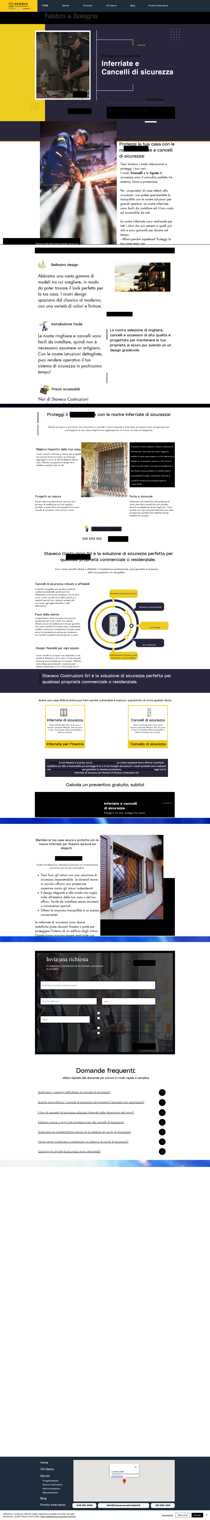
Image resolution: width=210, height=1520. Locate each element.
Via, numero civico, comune (48, 995)
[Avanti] (194, 72)
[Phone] (146, 111)
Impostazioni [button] (167, 1515)
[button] (80, 94)
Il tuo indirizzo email (108, 995)
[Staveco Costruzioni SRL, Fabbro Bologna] (110, 111)
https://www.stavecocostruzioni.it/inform (58, 1516)
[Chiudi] (206, 1515)
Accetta (197, 1515)
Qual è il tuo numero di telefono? (53, 1013)
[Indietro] (16, 72)
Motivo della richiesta (46, 978)
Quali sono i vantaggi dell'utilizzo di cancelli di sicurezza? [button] (74, 1092)
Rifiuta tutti (182, 1515)
